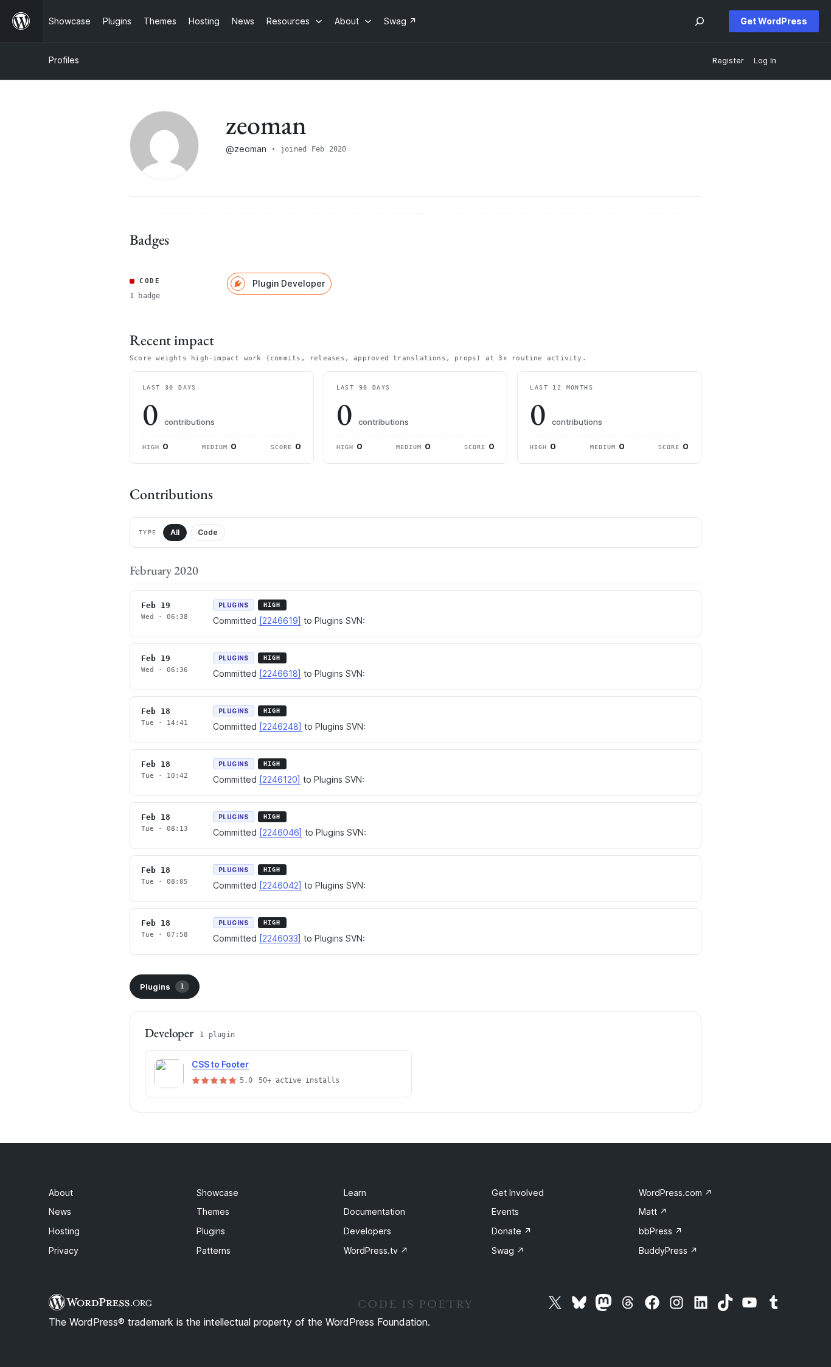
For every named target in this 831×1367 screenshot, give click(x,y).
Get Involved (518, 1192)
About (61, 1192)
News (60, 1211)
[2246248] (280, 726)
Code (208, 532)
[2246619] (280, 620)
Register (728, 60)
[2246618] (280, 673)
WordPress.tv (376, 1250)
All (174, 532)
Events (505, 1211)
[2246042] (280, 885)
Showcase (217, 1192)
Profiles (64, 60)
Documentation (374, 1211)
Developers (367, 1231)
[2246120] (280, 779)
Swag (508, 1250)
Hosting (64, 1231)
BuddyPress (668, 1250)
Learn (355, 1192)
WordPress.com (675, 1192)
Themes (212, 1211)
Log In (765, 60)
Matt (653, 1211)
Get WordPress (773, 21)
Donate (512, 1231)
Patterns (213, 1250)
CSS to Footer (220, 1064)
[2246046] (280, 832)
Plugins (162, 986)
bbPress (661, 1231)
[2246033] (280, 938)
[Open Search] (700, 21)
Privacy (63, 1250)
